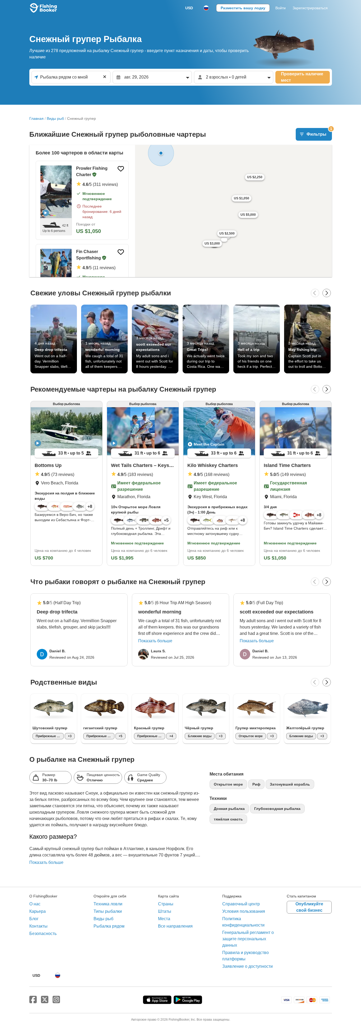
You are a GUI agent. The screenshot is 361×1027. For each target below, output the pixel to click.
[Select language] (206, 8)
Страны (165, 904)
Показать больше (155, 641)
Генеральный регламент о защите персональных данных (248, 938)
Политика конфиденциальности (243, 921)
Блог (34, 918)
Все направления (175, 926)
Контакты (38, 926)
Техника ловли (108, 904)
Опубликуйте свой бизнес (309, 907)
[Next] (326, 293)
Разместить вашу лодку (243, 8)
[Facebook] (33, 1000)
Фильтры (319, 132)
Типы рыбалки (108, 911)
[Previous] (315, 293)
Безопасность (43, 933)
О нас (34, 904)
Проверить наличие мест (302, 77)
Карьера (37, 911)
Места (164, 918)
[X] (44, 1000)
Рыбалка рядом (109, 926)
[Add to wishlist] (120, 168)
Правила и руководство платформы (245, 955)
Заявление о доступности (247, 966)
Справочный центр (241, 904)
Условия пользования (243, 911)
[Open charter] (56, 192)
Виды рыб (55, 118)
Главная (36, 118)
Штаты (164, 911)
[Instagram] (56, 1000)
